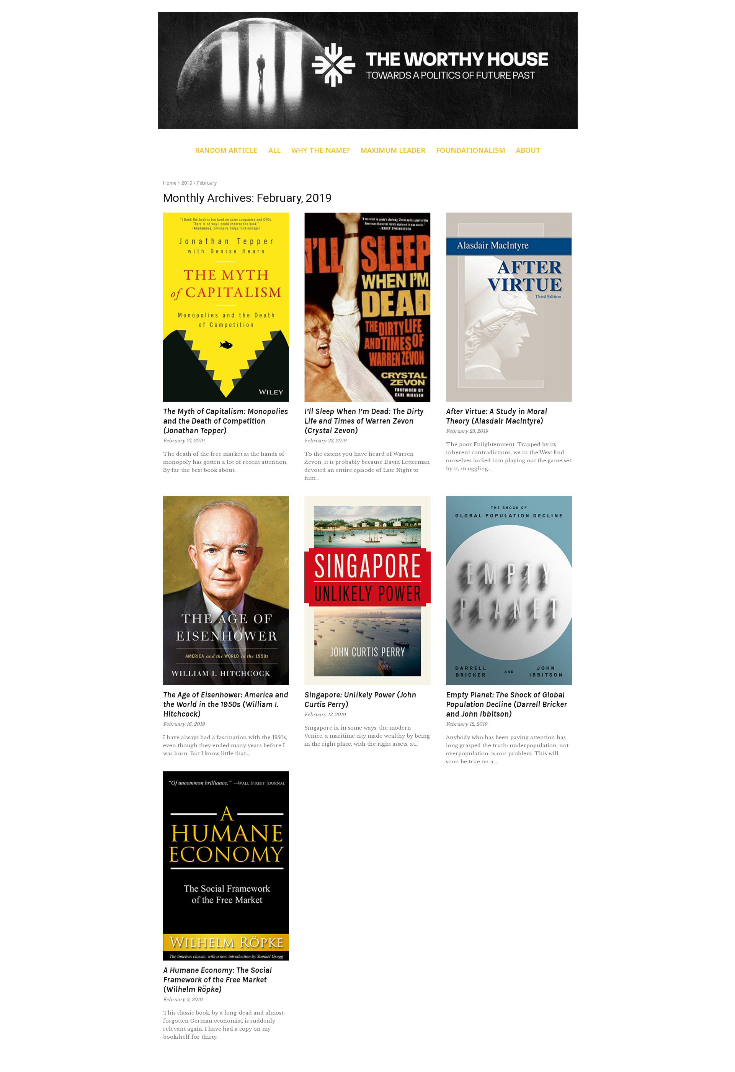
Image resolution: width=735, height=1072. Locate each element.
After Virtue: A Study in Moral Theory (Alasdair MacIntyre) (496, 416)
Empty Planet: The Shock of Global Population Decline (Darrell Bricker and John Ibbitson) (506, 704)
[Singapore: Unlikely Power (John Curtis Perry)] (367, 590)
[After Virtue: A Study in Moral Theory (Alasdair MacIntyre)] (509, 307)
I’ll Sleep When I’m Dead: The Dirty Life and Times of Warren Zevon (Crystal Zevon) (363, 421)
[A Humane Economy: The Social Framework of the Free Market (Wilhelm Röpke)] (226, 866)
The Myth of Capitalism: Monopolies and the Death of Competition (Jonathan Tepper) (225, 421)
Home (169, 183)
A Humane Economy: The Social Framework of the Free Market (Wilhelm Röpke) (217, 980)
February (207, 183)
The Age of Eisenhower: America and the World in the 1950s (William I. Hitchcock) (225, 704)
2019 (186, 183)
